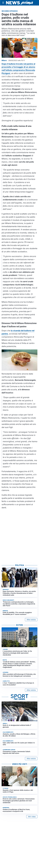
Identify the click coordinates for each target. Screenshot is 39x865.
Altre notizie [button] (31, 620)
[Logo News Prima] (19, 3)
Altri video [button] (32, 817)
